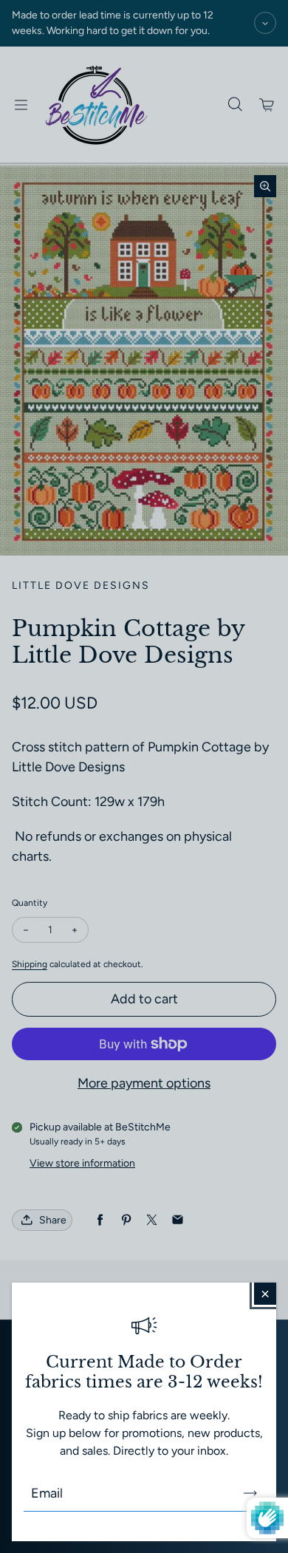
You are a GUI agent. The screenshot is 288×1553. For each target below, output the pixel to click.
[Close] (265, 1294)
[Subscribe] (250, 1493)
